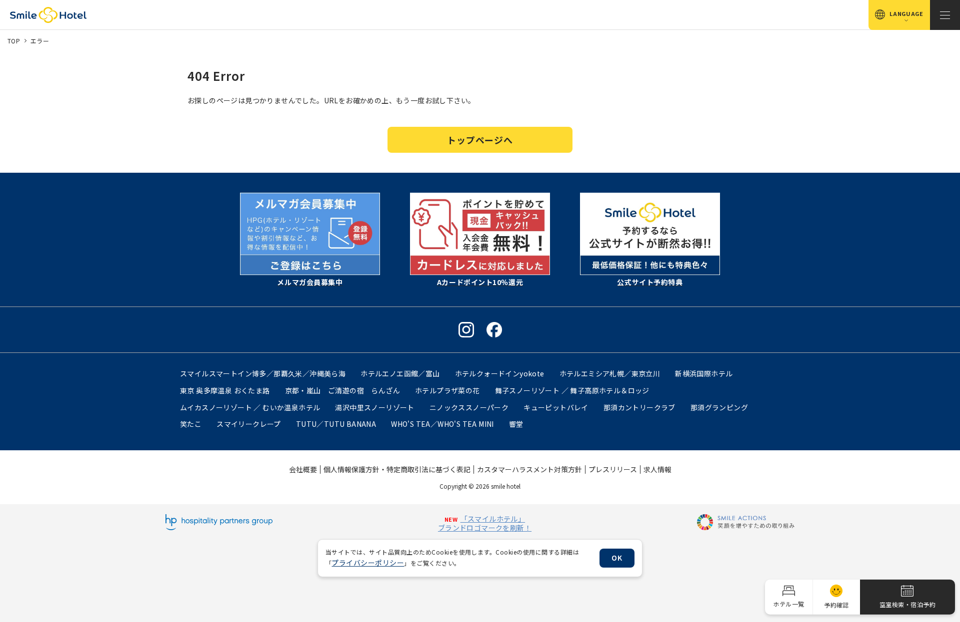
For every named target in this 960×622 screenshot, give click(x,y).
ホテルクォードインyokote (499, 373)
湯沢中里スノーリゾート (374, 407)
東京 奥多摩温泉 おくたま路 (225, 390)
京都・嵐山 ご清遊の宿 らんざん (342, 390)
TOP (14, 40)
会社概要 (303, 469)
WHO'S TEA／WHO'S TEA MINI (442, 424)
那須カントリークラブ (640, 407)
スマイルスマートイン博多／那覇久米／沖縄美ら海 (263, 373)
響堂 (516, 424)
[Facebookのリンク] (494, 329)
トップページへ (479, 139)
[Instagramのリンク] (466, 329)
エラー (39, 40)
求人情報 (658, 469)
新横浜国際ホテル (703, 373)
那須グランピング (719, 407)
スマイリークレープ (248, 424)
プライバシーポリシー (368, 563)
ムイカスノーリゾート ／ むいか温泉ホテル (250, 407)
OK (617, 558)
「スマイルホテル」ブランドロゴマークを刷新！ (485, 523)
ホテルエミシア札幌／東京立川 (610, 373)
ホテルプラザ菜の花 (447, 390)
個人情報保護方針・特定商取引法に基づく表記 (397, 469)
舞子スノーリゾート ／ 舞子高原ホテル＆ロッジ (572, 390)
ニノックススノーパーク (469, 407)
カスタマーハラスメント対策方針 (529, 469)
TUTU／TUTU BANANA (336, 424)
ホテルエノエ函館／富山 (400, 373)
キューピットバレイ (556, 407)
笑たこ (191, 424)
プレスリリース (612, 469)
